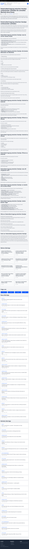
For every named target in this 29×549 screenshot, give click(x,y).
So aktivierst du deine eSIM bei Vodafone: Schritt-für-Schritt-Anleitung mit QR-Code (21, 274)
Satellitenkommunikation (7, 4)
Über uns (5, 0)
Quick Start (23, 70)
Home (5, 2)
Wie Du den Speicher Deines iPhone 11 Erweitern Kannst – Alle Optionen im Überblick (7, 274)
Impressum (2, 0)
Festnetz (11, 2)
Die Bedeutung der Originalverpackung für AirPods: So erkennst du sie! (21, 266)
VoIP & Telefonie (9, 3)
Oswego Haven (2, 4)
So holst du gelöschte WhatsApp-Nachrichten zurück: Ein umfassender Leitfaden (21, 252)
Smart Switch (10, 113)
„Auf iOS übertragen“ (4, 139)
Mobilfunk (8, 2)
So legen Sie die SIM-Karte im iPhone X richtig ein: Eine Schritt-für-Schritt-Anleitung (6, 252)
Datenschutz (12, 544)
